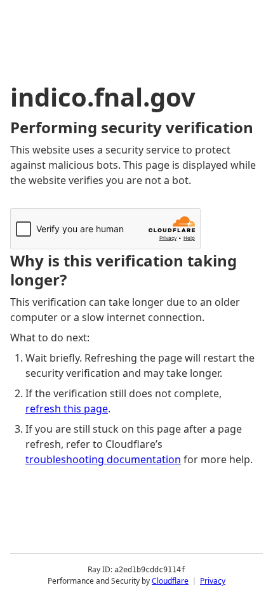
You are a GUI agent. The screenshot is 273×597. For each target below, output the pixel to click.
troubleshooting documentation (103, 459)
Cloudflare (170, 580)
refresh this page (66, 409)
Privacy (212, 580)
